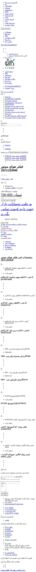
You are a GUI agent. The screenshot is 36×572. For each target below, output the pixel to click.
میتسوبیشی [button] (18, 102)
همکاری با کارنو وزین (12, 513)
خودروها (7, 34)
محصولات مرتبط (10, 245)
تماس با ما (8, 41)
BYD (6, 12)
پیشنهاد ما (8, 247)
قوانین (7, 520)
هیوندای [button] (14, 101)
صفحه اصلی (9, 71)
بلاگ (6, 36)
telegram (7, 145)
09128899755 (12, 45)
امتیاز (20, 476)
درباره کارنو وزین (10, 509)
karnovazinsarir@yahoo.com (14, 504)
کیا (6, 4)
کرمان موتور (9, 14)
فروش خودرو (9, 19)
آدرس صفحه (5, 152)
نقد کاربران (8, 249)
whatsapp (8, 149)
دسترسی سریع (6, 28)
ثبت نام (11, 56)
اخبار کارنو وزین (10, 511)
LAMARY (8, 6)
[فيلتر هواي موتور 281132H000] (15, 156)
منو (2, 93)
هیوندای (7, 8)
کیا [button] (9, 97)
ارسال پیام (4, 493)
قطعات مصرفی (10, 188)
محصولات (8, 32)
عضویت (7, 88)
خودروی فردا (9, 15)
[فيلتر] (15, 160)
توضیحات (8, 241)
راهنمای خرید (9, 507)
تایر (6, 21)
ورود (12, 88)
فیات (6, 17)
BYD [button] (12, 104)
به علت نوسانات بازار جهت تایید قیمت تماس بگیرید (17, 209)
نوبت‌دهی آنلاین (10, 23)
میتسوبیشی (8, 10)
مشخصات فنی (9, 243)
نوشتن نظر (5, 179)
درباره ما (8, 40)
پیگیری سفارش (10, 38)
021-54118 (4, 45)
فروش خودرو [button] (20, 112)
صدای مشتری (9, 25)
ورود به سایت (13, 54)
